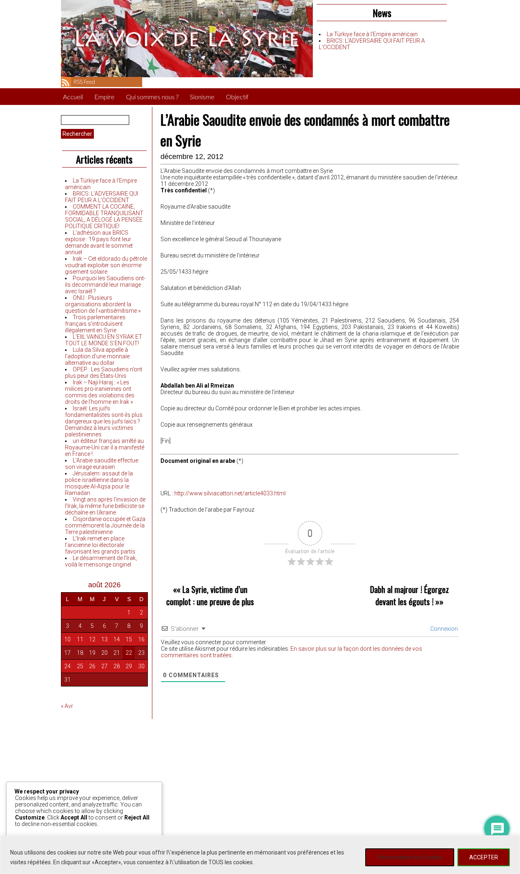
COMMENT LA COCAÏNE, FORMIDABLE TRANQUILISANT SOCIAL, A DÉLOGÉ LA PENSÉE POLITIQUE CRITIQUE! (104, 216)
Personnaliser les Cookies (409, 857)
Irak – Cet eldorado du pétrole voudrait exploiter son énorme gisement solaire (106, 265)
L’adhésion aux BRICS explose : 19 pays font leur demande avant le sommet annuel (99, 242)
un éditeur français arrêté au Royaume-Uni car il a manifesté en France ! (104, 447)
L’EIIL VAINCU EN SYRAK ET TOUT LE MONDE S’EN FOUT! (103, 340)
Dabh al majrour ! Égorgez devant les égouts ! (409, 595)
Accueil (73, 96)
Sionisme (202, 96)
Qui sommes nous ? (152, 96)
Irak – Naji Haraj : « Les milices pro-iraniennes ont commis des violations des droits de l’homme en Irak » (99, 392)
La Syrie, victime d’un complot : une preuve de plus (210, 595)
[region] (260, 854)
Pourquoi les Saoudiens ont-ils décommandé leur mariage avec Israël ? (105, 284)
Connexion (443, 629)
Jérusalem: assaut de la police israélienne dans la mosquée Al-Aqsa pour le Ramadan (99, 483)
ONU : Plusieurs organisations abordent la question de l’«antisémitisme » (103, 304)
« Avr (67, 706)
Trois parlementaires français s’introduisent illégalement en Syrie (95, 323)
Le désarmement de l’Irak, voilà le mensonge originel (101, 561)
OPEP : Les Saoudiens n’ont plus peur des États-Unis (103, 372)
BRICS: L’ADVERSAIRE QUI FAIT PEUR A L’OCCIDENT (101, 196)
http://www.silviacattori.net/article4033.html (230, 493)
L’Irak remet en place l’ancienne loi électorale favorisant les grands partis (100, 545)
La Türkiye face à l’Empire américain (372, 34)
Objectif (237, 96)
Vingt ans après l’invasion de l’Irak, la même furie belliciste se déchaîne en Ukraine (105, 506)
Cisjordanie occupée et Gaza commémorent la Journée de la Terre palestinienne (105, 525)
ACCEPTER (483, 857)
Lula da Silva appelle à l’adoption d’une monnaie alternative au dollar (97, 356)
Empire (104, 96)
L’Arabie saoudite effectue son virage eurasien (101, 463)
